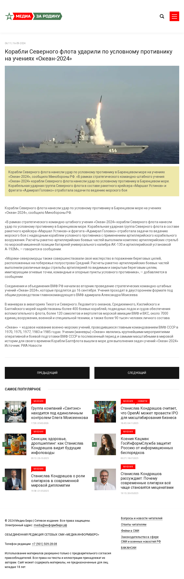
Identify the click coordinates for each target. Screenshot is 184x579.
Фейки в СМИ (130, 530)
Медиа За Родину (33, 16)
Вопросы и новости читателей (141, 518)
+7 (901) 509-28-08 (44, 544)
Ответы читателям (133, 524)
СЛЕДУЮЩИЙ (137, 371)
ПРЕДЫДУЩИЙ (47, 371)
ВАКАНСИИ (128, 547)
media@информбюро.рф (50, 525)
